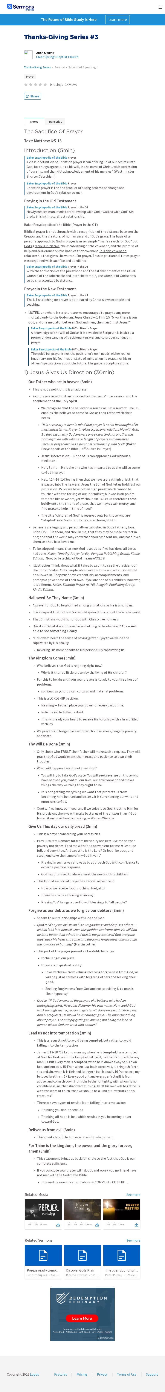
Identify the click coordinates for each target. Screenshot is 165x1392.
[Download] (58, 1225)
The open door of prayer (123, 1270)
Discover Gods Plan (80, 1270)
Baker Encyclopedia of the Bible (47, 157)
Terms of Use (126, 1374)
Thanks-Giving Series (37, 67)
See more (133, 1194)
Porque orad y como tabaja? (47, 1270)
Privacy (102, 1374)
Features (60, 1374)
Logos (34, 1374)
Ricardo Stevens (76, 1275)
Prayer (30, 76)
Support (152, 1374)
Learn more (117, 19)
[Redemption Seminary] (82, 1314)
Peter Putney (113, 1275)
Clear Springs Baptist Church (57, 57)
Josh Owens (45, 52)
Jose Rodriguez (37, 1275)
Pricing (82, 1374)
